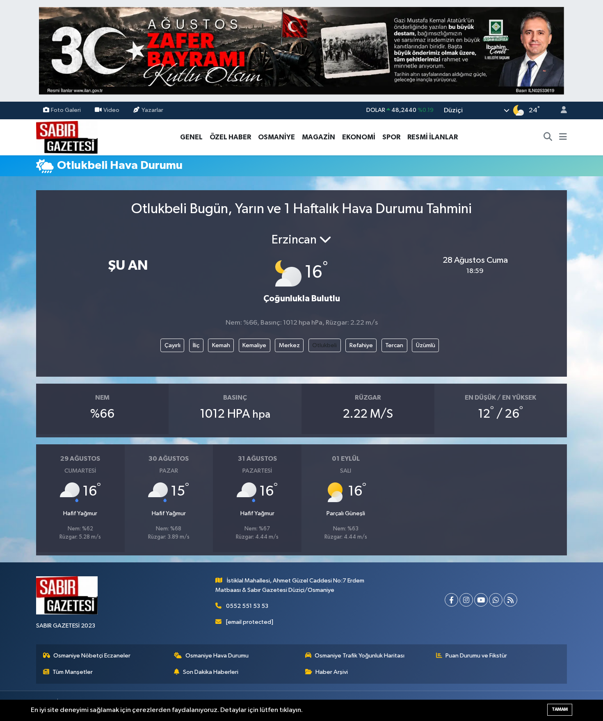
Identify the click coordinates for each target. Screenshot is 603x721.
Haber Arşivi (331, 672)
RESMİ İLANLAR (432, 137)
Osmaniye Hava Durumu (217, 656)
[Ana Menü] (563, 137)
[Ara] (548, 137)
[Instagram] (466, 600)
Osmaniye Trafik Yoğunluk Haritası (359, 656)
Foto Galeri (66, 110)
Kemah (221, 345)
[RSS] (510, 600)
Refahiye (361, 345)
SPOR (391, 137)
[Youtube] (481, 600)
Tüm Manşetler (73, 672)
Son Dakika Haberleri (210, 672)
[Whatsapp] (495, 600)
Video (111, 110)
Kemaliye (254, 345)
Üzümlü (425, 345)
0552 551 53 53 (247, 606)
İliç (196, 345)
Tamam (560, 709)
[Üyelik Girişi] (560, 110)
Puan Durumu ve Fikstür (476, 656)
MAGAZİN (318, 137)
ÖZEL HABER (230, 137)
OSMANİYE (276, 137)
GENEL (191, 137)
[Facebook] (451, 600)
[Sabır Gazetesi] (67, 136)
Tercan (394, 345)
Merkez (289, 345)
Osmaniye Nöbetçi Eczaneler (91, 656)
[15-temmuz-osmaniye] (301, 50)
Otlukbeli (324, 345)
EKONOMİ (358, 137)
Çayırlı (172, 345)
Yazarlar (152, 110)
